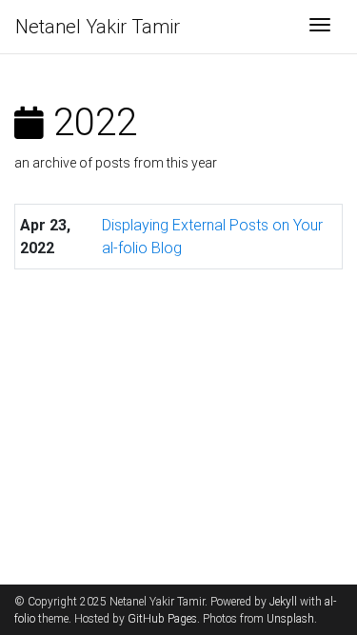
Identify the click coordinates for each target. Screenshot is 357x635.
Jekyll (283, 601)
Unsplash (290, 618)
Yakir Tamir (97, 26)
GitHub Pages (162, 618)
